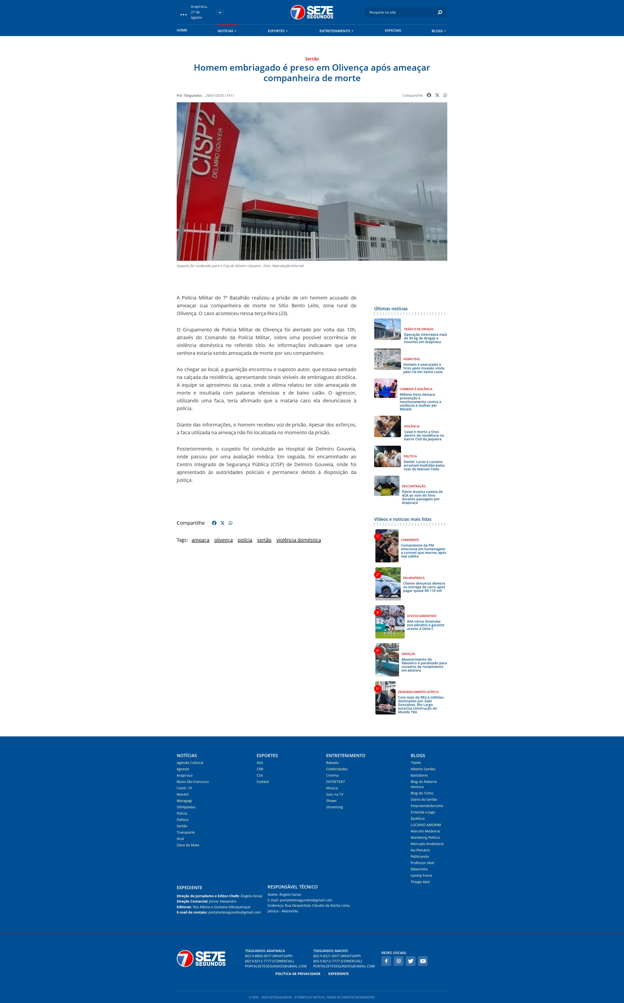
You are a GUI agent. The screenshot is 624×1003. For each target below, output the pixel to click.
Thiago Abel (420, 881)
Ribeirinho (419, 869)
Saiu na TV (334, 794)
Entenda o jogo (423, 812)
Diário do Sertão (424, 799)
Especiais (393, 30)
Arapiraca (185, 775)
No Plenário (420, 850)
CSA (260, 775)
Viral (180, 838)
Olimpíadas (186, 807)
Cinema (332, 775)
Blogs (437, 31)
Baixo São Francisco (193, 781)
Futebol (263, 781)
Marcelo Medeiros (425, 831)
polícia (245, 540)
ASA (260, 762)
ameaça (200, 540)
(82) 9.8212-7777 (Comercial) (269, 961)
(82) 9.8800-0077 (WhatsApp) (268, 956)
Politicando (420, 856)
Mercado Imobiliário (427, 843)
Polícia (182, 813)
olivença (223, 540)
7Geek (416, 762)
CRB (260, 769)
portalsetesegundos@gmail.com (276, 966)
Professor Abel (422, 862)
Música (332, 788)
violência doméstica (298, 540)
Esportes (276, 31)
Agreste (183, 769)
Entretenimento (335, 31)
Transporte (186, 832)
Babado (332, 762)
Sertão (182, 826)
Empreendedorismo (427, 805)
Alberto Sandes (423, 769)
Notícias (225, 31)
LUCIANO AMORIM (426, 824)
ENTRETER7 (335, 781)
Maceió (182, 794)
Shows (331, 800)
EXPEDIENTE (189, 887)
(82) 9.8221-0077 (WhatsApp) (337, 956)
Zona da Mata (188, 845)
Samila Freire (421, 875)
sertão (264, 540)
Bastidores (419, 775)
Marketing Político (425, 837)
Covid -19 (184, 788)
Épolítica (418, 818)
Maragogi (184, 800)
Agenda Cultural (190, 762)
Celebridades (337, 769)
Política (182, 819)
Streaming (334, 807)
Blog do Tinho (422, 793)
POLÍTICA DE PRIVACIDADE (298, 973)
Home (182, 30)
